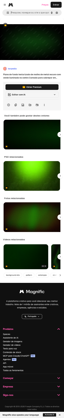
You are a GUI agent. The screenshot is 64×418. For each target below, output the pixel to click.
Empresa (8, 386)
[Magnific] (32, 292)
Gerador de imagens (12, 341)
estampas (42, 275)
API (4, 363)
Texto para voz (10, 348)
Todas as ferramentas (13, 370)
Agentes (9, 359)
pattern (29, 275)
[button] (32, 316)
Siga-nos (8, 394)
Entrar (56, 4)
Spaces (6, 334)
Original (19, 25)
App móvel (8, 366)
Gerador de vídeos (11, 345)
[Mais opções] (44, 105)
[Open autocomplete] (7, 13)
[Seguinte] (60, 134)
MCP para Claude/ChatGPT (19, 356)
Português (32, 316)
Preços (45, 4)
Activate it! (49, 415)
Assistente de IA (10, 337)
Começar (8, 378)
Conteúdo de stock (12, 352)
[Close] (59, 415)
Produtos (8, 328)
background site (13, 275)
